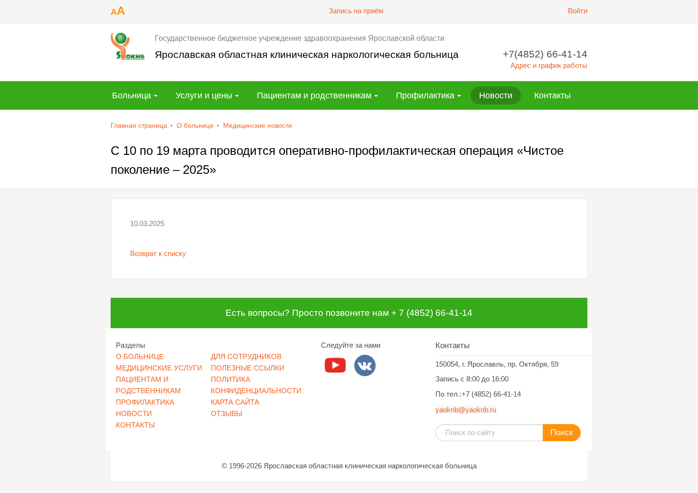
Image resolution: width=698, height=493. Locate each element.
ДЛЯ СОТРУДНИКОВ (246, 356)
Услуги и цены (204, 95)
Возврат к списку (158, 253)
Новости (495, 95)
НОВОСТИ (134, 413)
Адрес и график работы (548, 65)
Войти (577, 11)
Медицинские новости (257, 125)
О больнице (195, 125)
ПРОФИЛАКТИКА (145, 402)
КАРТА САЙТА (235, 402)
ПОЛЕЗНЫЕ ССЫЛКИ (247, 368)
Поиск (561, 432)
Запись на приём (356, 11)
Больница (131, 95)
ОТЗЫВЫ (226, 413)
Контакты (552, 95)
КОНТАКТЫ (135, 425)
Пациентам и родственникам (314, 95)
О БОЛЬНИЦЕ (140, 356)
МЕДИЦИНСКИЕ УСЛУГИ (159, 368)
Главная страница (139, 125)
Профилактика (425, 95)
